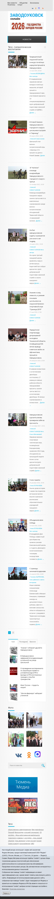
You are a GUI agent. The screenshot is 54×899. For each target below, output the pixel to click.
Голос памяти (35, 480)
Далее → (33, 113)
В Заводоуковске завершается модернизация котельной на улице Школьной (31, 659)
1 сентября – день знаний (32, 838)
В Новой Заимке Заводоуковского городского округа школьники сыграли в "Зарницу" (38, 127)
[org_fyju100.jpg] (16, 720)
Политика (11, 5)
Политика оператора (17, 889)
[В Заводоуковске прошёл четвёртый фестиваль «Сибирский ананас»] (16, 739)
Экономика (34, 3)
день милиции (20, 841)
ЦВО (32, 844)
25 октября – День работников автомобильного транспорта (25, 835)
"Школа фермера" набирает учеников (31, 694)
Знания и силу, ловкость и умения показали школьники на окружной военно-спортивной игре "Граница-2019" (37, 301)
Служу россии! (31, 841)
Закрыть (6, 893)
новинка (20, 838)
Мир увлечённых (38, 830)
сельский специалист (31, 832)
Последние (23, 642)
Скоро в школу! (13, 844)
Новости (27, 39)
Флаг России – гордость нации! (29, 686)
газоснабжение (24, 844)
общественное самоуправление (19, 830)
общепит (11, 841)
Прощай (11, 832)
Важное (33, 642)
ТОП (13, 642)
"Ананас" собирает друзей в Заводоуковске (31, 649)
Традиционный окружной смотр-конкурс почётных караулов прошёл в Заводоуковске (37, 62)
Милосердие (19, 832)
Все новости (12, 3)
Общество (23, 3)
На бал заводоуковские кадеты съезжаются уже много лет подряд (37, 235)
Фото (10, 707)
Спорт (20, 5)
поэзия (38, 841)
